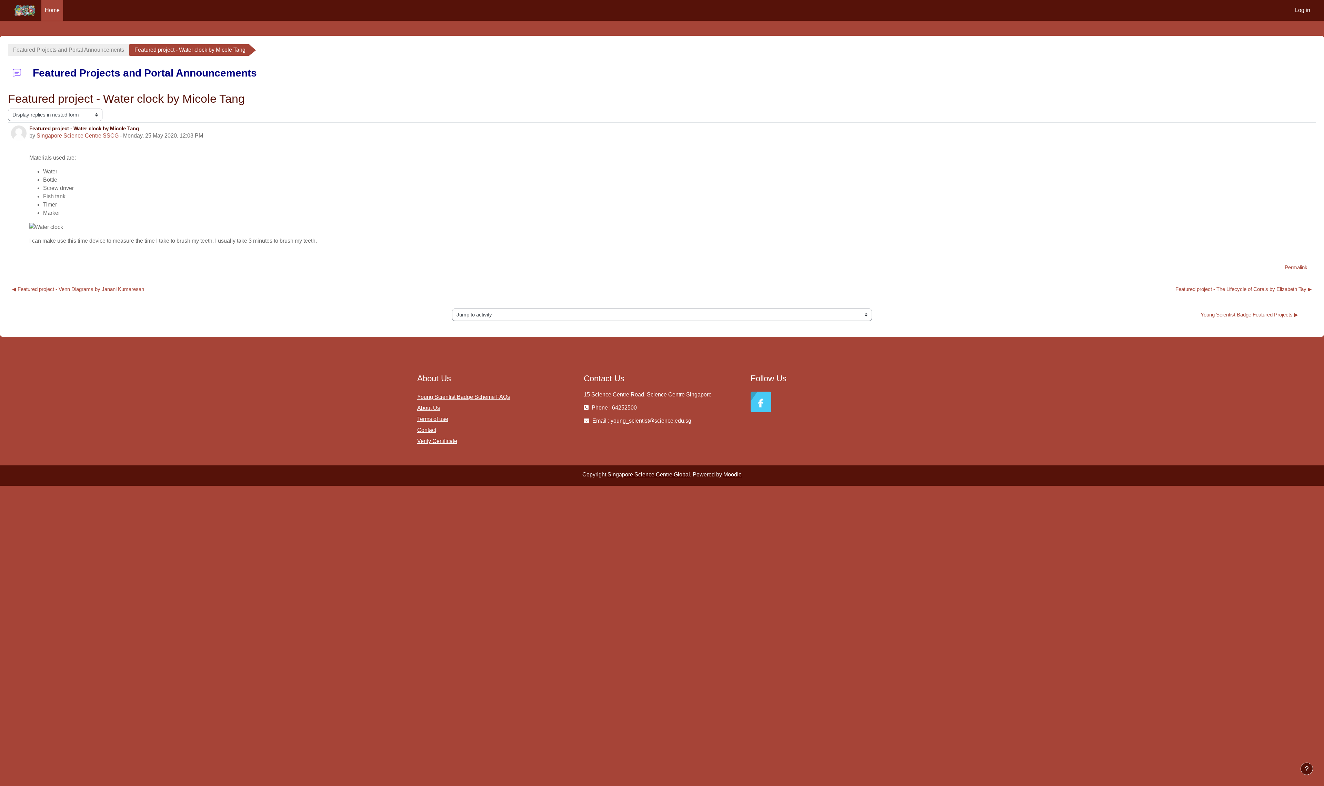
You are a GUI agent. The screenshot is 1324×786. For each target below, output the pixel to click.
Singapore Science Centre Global (649, 474)
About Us (428, 408)
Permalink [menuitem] (1296, 267)
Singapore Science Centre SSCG (78, 136)
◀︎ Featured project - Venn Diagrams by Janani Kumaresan (78, 289)
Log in (1302, 10)
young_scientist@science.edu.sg (651, 421)
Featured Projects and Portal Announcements (68, 50)
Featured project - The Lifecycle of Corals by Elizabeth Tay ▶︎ (1243, 289)
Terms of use (432, 419)
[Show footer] (1307, 769)
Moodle (732, 474)
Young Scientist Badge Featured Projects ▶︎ (1249, 315)
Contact (426, 430)
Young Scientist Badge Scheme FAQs (463, 397)
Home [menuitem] (52, 10)
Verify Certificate (437, 441)
